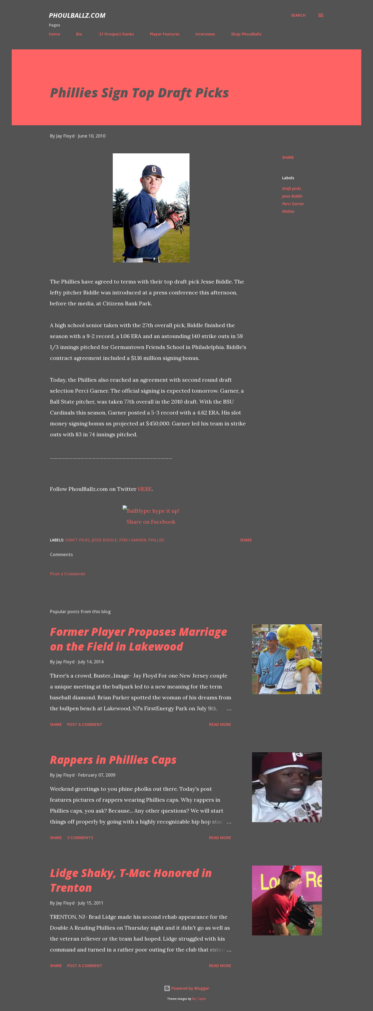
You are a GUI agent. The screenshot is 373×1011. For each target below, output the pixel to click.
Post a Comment (67, 573)
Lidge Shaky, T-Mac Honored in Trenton (131, 880)
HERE (145, 488)
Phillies (288, 211)
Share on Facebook (151, 521)
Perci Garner (293, 203)
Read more (220, 724)
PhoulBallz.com (77, 15)
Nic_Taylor (199, 999)
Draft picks (291, 188)
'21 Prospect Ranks (116, 34)
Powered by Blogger (189, 988)
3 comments (80, 837)
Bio (79, 34)
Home (54, 34)
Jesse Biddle (292, 196)
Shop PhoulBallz (246, 34)
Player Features (164, 34)
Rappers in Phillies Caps (113, 759)
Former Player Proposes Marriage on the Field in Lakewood (138, 639)
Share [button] (288, 157)
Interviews (205, 34)
